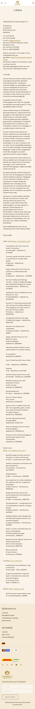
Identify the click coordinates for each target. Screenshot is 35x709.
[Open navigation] (2, 3)
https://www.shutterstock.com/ (14, 450)
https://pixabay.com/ (16, 589)
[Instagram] (12, 665)
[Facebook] (2, 665)
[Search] (5, 3)
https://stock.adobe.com (21, 241)
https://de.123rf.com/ (14, 561)
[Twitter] (7, 665)
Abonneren (10, 697)
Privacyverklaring (8, 637)
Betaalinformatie (8, 615)
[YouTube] (16, 665)
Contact (5, 613)
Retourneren (6, 621)
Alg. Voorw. (6, 635)
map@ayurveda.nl (14, 41)
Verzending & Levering (10, 618)
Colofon (5, 632)
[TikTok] (21, 665)
